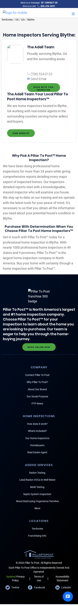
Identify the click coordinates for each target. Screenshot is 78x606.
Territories (7, 19)
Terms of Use (39, 578)
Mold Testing (37, 487)
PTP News (37, 403)
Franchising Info (37, 535)
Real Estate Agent (37, 452)
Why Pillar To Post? (37, 382)
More (37, 508)
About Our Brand (37, 389)
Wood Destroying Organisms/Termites (37, 501)
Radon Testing (37, 472)
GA (23, 19)
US (17, 19)
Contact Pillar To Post (37, 375)
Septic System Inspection (37, 494)
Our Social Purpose (37, 396)
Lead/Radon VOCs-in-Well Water (37, 479)
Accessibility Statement (62, 578)
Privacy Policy (15, 578)
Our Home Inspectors (37, 438)
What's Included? (37, 430)
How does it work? (37, 423)
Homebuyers (37, 445)
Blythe (30, 19)
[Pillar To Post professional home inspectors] (15, 12)
